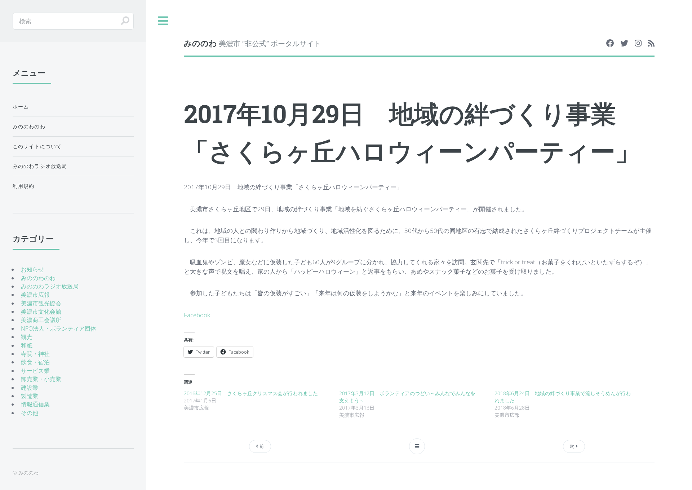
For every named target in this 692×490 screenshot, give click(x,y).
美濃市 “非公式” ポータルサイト (252, 43)
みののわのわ (29, 126)
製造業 (29, 396)
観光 (26, 337)
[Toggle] (163, 21)
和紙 (26, 345)
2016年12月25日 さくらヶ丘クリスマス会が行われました (251, 393)
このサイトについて (37, 146)
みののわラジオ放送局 (40, 166)
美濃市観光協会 (41, 303)
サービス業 (35, 371)
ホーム (21, 106)
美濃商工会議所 (41, 320)
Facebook (197, 314)
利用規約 (24, 185)
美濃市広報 (35, 295)
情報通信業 (35, 404)
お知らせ (32, 269)
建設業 (29, 388)
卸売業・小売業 (41, 379)
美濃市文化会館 (41, 311)
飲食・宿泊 (35, 362)
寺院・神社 (35, 354)
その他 (29, 413)
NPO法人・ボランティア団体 (58, 328)
